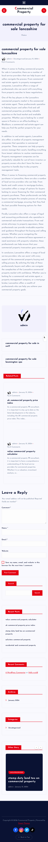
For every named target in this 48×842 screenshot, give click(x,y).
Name (5, 528)
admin (9, 59)
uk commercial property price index (20, 625)
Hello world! (33, 673)
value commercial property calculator (21, 620)
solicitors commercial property (18, 640)
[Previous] (36, 747)
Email (5, 540)
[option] (24, 772)
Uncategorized (19, 59)
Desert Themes (24, 823)
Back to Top (25, 837)
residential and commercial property (21, 645)
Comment (6, 508)
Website (5, 551)
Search (11, 584)
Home (24, 35)
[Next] (40, 747)
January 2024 (13, 700)
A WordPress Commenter (15, 673)
